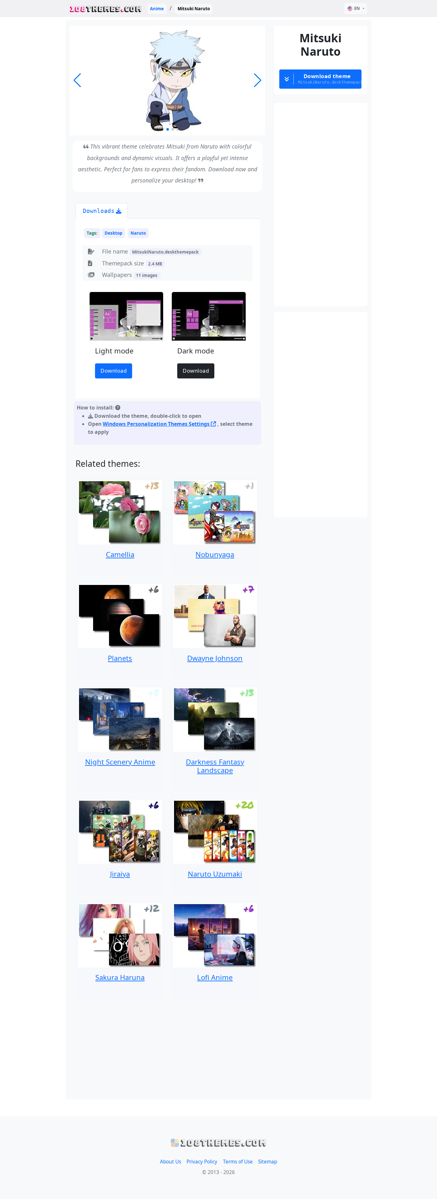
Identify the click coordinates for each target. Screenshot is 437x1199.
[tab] (101, 211)
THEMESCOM (106, 8)
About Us (170, 1161)
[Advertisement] (167, 1049)
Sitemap (267, 1161)
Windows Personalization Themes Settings (157, 423)
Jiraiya (120, 874)
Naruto (138, 233)
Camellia (120, 554)
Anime (157, 9)
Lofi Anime (215, 977)
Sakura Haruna (120, 977)
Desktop (113, 233)
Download (113, 370)
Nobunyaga (214, 554)
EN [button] (357, 8)
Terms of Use (238, 1161)
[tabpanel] (167, 333)
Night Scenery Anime (120, 761)
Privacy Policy (202, 1161)
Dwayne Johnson (214, 658)
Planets (120, 658)
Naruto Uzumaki (215, 874)
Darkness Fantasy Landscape (215, 766)
